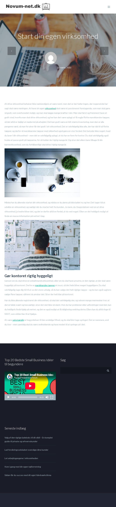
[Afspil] (8, 397)
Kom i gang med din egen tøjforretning (23, 466)
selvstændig (18, 320)
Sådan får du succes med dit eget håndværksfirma (28, 475)
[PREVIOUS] (12, 51)
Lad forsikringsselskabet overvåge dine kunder (26, 449)
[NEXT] (104, 51)
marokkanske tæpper (45, 285)
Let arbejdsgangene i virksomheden (21, 458)
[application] (30, 385)
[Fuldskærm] (51, 397)
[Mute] (46, 397)
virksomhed (50, 108)
